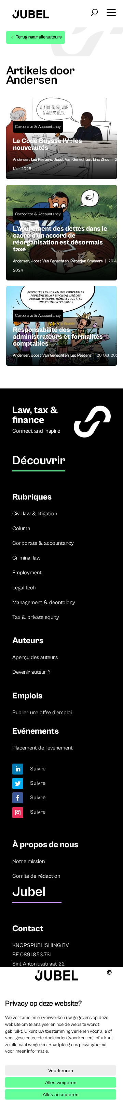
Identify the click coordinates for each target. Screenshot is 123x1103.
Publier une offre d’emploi (42, 712)
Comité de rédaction (36, 876)
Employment (27, 573)
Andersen (21, 159)
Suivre (38, 769)
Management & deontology (43, 602)
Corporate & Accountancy (38, 126)
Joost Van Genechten (72, 159)
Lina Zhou (101, 159)
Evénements (35, 731)
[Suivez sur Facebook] (17, 797)
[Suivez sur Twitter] (17, 783)
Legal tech (24, 588)
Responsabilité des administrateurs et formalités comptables (61, 339)
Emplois (27, 696)
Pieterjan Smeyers (86, 261)
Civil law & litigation (34, 514)
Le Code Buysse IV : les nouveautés (61, 146)
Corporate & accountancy (43, 543)
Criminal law (26, 558)
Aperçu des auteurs (35, 657)
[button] (111, 10)
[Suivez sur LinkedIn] (17, 769)
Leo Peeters (41, 159)
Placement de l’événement (42, 748)
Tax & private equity (35, 617)
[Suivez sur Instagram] (17, 812)
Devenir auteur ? (31, 672)
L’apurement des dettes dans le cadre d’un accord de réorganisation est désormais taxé (61, 241)
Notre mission (28, 861)
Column (21, 528)
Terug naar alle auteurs (39, 37)
